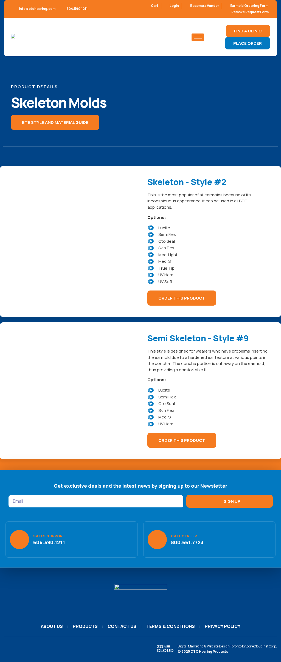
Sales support (49, 536)
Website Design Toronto (224, 646)
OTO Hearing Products (209, 651)
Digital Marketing (191, 646)
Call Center (184, 536)
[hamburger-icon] (198, 37)
